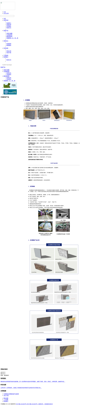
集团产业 (3, 67)
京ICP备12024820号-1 (32, 404)
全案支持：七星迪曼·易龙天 (45, 404)
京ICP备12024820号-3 (21, 404)
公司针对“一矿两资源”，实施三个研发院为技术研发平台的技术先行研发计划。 (21, 387)
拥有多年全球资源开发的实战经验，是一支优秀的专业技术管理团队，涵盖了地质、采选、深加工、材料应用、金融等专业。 (33, 381)
